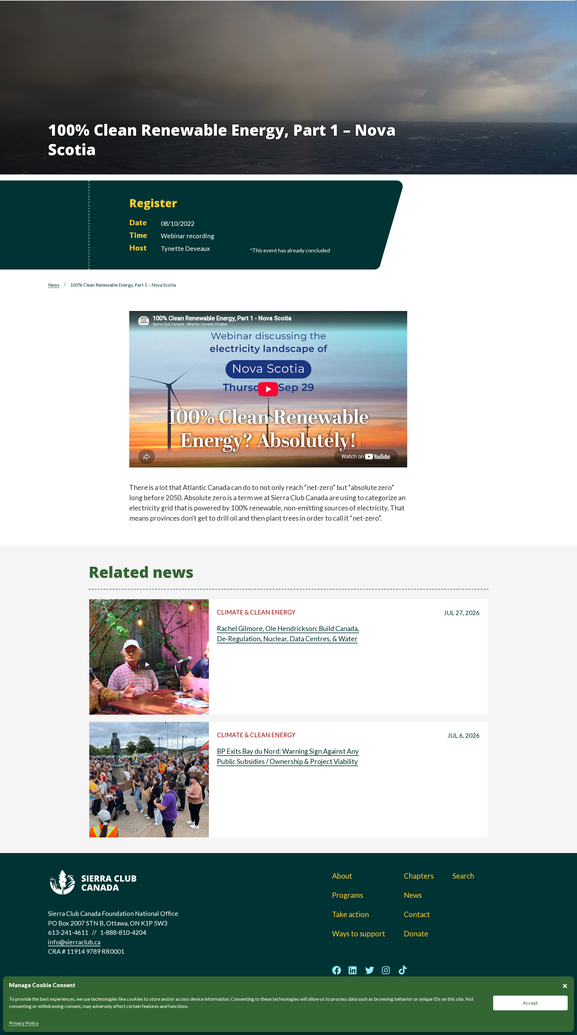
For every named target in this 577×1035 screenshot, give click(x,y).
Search (463, 875)
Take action (354, 19)
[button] (565, 985)
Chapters (432, 19)
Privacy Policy (23, 1023)
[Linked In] (353, 970)
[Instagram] (386, 970)
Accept (530, 1003)
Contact (417, 914)
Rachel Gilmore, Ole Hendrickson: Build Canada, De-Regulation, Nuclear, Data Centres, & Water (288, 633)
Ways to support (363, 33)
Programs (293, 33)
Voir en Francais (494, 35)
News (426, 33)
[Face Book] (336, 970)
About (287, 19)
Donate (491, 21)
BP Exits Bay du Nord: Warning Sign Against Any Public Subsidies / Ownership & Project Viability (288, 756)
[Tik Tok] (402, 970)
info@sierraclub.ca (74, 942)
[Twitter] (369, 970)
